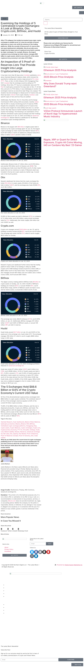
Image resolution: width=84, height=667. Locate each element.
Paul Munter (22, 434)
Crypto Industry (10, 607)
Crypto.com (36, 428)
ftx (21, 430)
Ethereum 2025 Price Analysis (60, 70)
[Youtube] (48, 552)
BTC (37, 131)
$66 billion (21, 127)
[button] (4, 18)
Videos (7, 588)
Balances (37, 422)
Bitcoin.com (12, 501)
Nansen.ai (23, 432)
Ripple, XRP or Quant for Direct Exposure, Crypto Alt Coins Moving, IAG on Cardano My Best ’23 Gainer (63, 142)
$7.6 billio (7, 183)
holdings (32, 430)
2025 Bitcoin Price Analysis (58, 76)
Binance (18, 424)
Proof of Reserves (32, 434)
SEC (32, 435)
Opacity (15, 434)
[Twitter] (32, 552)
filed (2, 87)
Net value (6, 434)
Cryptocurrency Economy (9, 430)
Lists (2, 432)
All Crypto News (11, 613)
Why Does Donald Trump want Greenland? (60, 85)
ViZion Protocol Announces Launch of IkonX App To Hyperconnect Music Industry (63, 114)
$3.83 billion (23, 229)
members (32, 95)
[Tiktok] (32, 556)
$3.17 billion (17, 332)
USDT (13, 134)
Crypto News (9, 585)
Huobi (37, 430)
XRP (6, 325)
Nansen (17, 432)
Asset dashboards (18, 422)
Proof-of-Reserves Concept (9, 435)
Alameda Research (6, 422)
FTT (18, 430)
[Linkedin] (36, 556)
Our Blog (7, 590)
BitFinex (32, 424)
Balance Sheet (29, 422)
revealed (6, 83)
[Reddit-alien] (40, 552)
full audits (26, 430)
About (7, 596)
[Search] (45, 23)
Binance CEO (25, 424)
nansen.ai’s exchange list (16, 365)
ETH (30, 216)
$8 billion (36, 282)
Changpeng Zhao (31, 426)
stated (36, 102)
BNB (31, 166)
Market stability (9, 432)
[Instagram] (44, 552)
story (39, 75)
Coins (6, 593)
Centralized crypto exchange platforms (13, 426)
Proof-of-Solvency (24, 435)
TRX (2, 371)
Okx (11, 434)
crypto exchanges (26, 428)
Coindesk (27, 75)
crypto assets (5, 428)
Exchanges (8, 610)
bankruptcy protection (8, 424)
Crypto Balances (15, 428)
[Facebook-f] (36, 552)
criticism (13, 95)
